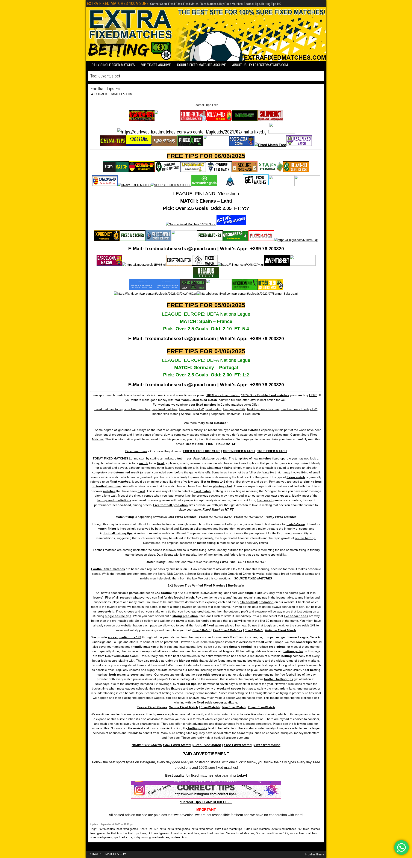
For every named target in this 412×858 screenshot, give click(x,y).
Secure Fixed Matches (240, 833)
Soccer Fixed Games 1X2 (272, 833)
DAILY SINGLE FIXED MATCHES (113, 65)
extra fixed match (202, 829)
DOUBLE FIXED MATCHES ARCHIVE (201, 65)
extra (163, 829)
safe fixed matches (212, 833)
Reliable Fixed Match (280, 630)
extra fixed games (179, 829)
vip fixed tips (179, 837)
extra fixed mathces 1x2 (286, 829)
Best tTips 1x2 (149, 829)
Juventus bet (178, 833)
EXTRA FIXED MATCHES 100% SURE (117, 3)
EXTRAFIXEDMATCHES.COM (113, 94)
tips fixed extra (123, 837)
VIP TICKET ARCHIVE (156, 65)
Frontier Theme (314, 854)
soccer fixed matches (303, 833)
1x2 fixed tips (106, 829)
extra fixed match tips (228, 829)
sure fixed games (101, 837)
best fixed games (127, 829)
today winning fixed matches (151, 837)
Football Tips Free (107, 88)
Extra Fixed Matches (257, 829)
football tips (114, 833)
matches (193, 833)
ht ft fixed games (158, 833)
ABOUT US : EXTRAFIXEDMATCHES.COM (260, 65)
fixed (306, 829)
